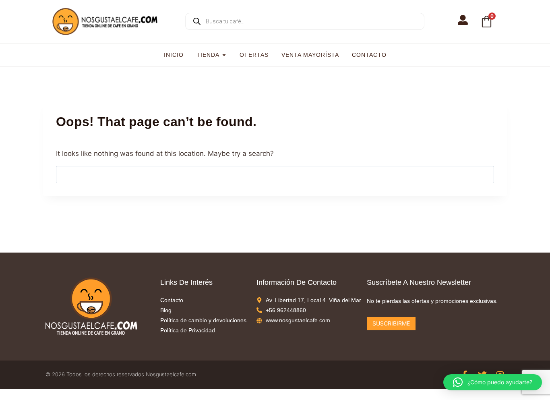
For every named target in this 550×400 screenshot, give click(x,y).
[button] (492, 382)
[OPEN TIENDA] (224, 55)
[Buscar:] (275, 174)
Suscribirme (391, 323)
